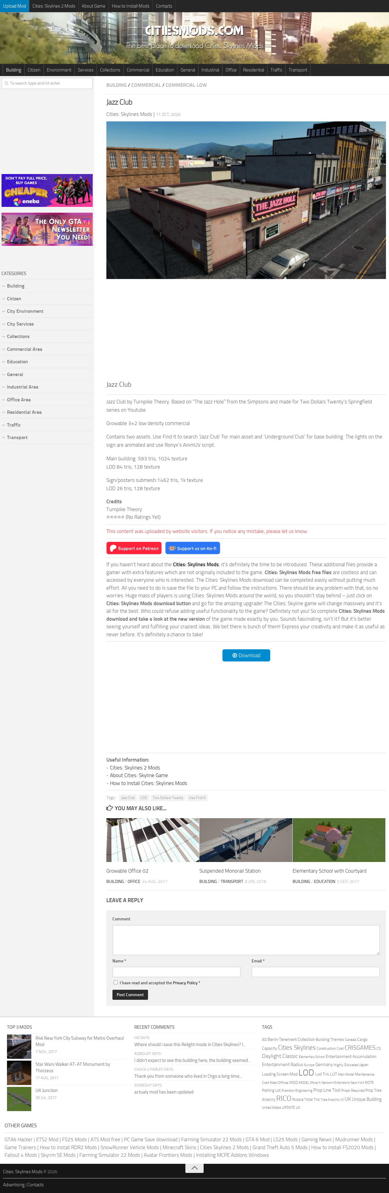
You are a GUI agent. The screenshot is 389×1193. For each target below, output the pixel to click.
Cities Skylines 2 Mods (224, 1147)
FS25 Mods (74, 1139)
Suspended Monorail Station (230, 871)
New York (357, 1083)
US (298, 1108)
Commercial (138, 70)
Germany (324, 1064)
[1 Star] (108, 517)
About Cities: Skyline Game (139, 775)
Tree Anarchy (330, 1100)
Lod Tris (322, 1074)
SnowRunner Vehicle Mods (130, 1147)
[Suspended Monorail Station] (245, 840)
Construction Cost (330, 1048)
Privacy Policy (185, 982)
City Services (20, 324)
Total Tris (312, 1099)
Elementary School (312, 1057)
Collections (110, 70)
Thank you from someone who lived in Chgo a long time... (188, 1076)
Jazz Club (128, 798)
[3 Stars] (115, 517)
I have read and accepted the (160, 982)
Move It (315, 1082)
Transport (298, 70)
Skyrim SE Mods (58, 1155)
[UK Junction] (19, 1099)
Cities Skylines (297, 1047)
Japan (363, 1064)
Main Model (346, 1074)
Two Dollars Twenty (168, 798)
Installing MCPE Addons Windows (232, 1155)
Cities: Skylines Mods (23, 1171)
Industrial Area (22, 387)
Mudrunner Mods (354, 1139)
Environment (59, 70)
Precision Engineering (297, 1091)
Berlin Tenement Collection (291, 1039)
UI (342, 1099)
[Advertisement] (246, 329)
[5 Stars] (123, 517)
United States (271, 1108)
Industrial (210, 70)
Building (13, 70)
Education (165, 70)
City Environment (25, 311)
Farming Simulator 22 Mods (211, 1139)
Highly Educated (346, 1065)
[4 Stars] (119, 517)
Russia (297, 1099)
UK (348, 1099)
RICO (283, 1098)
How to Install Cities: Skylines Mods (148, 783)
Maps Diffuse (279, 1083)
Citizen (34, 70)
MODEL (304, 1083)
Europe (309, 1065)
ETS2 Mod (47, 1139)
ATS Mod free (105, 1139)
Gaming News (316, 1139)
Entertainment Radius (282, 1064)
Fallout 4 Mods (21, 1155)
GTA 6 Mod (258, 1139)
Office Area (19, 400)
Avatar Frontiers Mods (168, 1155)
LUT (333, 1074)
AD (264, 1039)
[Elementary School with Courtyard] (339, 840)
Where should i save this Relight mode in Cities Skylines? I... (190, 1044)
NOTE (369, 1082)
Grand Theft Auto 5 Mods (280, 1147)
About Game (93, 6)
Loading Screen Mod (280, 1074)
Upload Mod (14, 6)
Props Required (352, 1090)
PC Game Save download (150, 1139)
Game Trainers (20, 1147)
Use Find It (197, 798)
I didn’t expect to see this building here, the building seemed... (192, 1060)
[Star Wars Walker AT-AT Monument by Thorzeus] (19, 1073)
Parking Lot (271, 1090)
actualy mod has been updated (164, 1092)
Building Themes (330, 1039)
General (188, 70)
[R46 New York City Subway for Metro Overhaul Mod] (19, 1046)
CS (379, 1048)
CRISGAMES (360, 1047)
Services (86, 70)
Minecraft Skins (179, 1147)
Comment (121, 919)
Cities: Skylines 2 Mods (54, 6)
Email (258, 961)
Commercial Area (24, 349)
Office (231, 70)
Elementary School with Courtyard (330, 871)
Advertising (14, 1185)
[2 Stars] (112, 517)
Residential (253, 70)
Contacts (164, 6)
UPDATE (288, 1107)
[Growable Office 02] (152, 840)
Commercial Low (186, 85)
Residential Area (24, 412)
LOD (143, 798)
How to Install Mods (131, 6)
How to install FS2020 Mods (342, 1147)
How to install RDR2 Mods (68, 1147)
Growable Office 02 (127, 871)
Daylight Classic (280, 1056)
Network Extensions (336, 1083)
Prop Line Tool (326, 1090)
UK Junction (47, 1090)
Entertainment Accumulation (351, 1056)
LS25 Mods (285, 1139)
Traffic (276, 70)
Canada (350, 1039)
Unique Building (367, 1099)
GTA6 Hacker (19, 1139)
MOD (293, 1082)
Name (119, 961)
